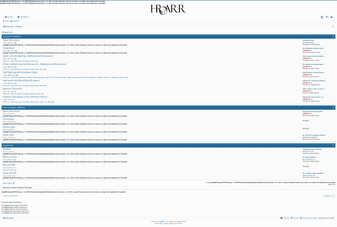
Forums (10, 17)
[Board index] (168, 9)
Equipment (8, 145)
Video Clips (34, 61)
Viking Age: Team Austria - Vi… (313, 97)
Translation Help (308, 40)
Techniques (26, 61)
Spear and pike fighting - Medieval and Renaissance (28, 56)
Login (7, 21)
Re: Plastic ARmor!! (309, 157)
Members (24, 17)
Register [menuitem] (332, 17)
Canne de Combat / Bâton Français (66, 77)
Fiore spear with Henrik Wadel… (314, 56)
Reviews (7, 149)
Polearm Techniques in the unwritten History (25, 97)
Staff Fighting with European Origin (20, 72)
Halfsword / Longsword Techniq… (314, 80)
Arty (161, 223)
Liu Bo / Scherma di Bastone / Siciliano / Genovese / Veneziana (98, 77)
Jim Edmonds (308, 159)
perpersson (308, 151)
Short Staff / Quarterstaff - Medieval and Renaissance (28, 77)
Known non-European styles (313, 111)
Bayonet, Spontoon (12, 88)
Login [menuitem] (327, 17)
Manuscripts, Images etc (38, 102)
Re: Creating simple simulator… (314, 173)
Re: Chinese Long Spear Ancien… (314, 135)
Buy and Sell (9, 165)
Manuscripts (35, 69)
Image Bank (8, 48)
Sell (15, 170)
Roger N (307, 50)
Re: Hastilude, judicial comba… (313, 48)
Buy (12, 170)
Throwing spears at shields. (312, 149)
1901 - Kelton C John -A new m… (314, 89)
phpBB (161, 221)
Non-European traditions (14, 107)
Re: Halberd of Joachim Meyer (313, 64)
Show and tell (9, 173)
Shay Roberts (308, 175)
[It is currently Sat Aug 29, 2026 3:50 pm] (333, 26)
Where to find (9, 157)
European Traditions (12, 36)
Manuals (33, 94)
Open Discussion (11, 40)
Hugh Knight (308, 42)
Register (16, 21)
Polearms (7, 32)
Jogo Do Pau (50, 77)
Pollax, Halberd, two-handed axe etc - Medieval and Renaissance (34, 64)
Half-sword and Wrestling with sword (21, 80)
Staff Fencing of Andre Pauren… (314, 72)
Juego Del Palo (123, 77)
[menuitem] (322, 17)
